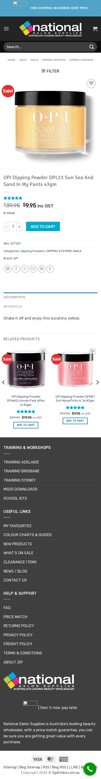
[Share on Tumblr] (50, 269)
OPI (15, 258)
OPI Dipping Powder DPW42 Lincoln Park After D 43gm (26, 401)
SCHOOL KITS (15, 498)
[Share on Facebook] (16, 269)
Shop (23, 60)
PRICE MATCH (15, 617)
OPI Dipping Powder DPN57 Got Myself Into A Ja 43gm (75, 399)
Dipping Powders (81, 60)
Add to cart (43, 226)
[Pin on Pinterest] (42, 269)
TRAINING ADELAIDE (21, 462)
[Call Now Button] (89, 769)
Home (11, 60)
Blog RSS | (60, 767)
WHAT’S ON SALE (18, 553)
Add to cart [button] (26, 425)
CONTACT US (15, 580)
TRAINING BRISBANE (21, 471)
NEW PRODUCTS (18, 544)
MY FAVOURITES (17, 526)
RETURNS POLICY (19, 626)
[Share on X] (25, 269)
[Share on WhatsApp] (8, 269)
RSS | (47, 767)
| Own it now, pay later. (57, 707)
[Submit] (92, 46)
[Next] (97, 391)
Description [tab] (14, 297)
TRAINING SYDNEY (20, 480)
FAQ (7, 607)
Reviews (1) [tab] (13, 306)
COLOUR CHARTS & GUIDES (28, 535)
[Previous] (4, 391)
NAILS (34, 60)
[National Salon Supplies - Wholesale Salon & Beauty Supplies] (50, 28)
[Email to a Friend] (33, 269)
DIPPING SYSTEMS (53, 60)
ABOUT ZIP (13, 662)
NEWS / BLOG (15, 571)
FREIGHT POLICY (18, 644)
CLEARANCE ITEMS (20, 562)
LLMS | (75, 767)
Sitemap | (11, 767)
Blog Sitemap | (31, 767)
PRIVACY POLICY (18, 635)
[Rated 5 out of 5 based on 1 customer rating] (50, 198)
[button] (6, 28)
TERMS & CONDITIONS (23, 653)
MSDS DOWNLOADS (21, 489)
